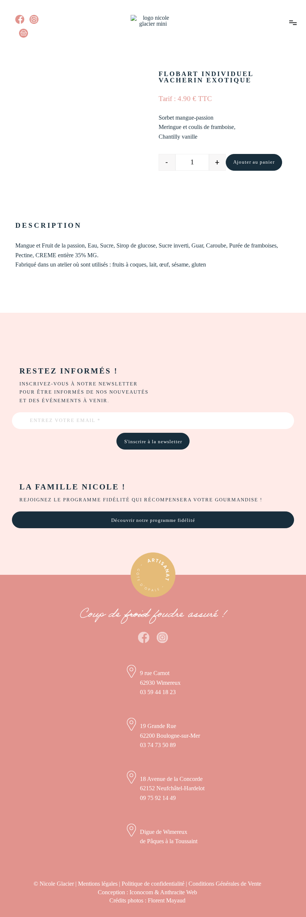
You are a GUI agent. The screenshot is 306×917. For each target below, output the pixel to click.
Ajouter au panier (254, 162)
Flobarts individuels (76, 53)
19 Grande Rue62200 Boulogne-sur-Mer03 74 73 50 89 (170, 735)
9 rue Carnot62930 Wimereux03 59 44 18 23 (160, 682)
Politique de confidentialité (153, 883)
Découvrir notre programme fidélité (153, 520)
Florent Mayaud (166, 900)
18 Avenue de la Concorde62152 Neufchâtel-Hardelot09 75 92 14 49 (172, 788)
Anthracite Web (178, 892)
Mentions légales (98, 883)
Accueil (27, 53)
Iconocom (141, 892)
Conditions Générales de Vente (224, 883)
